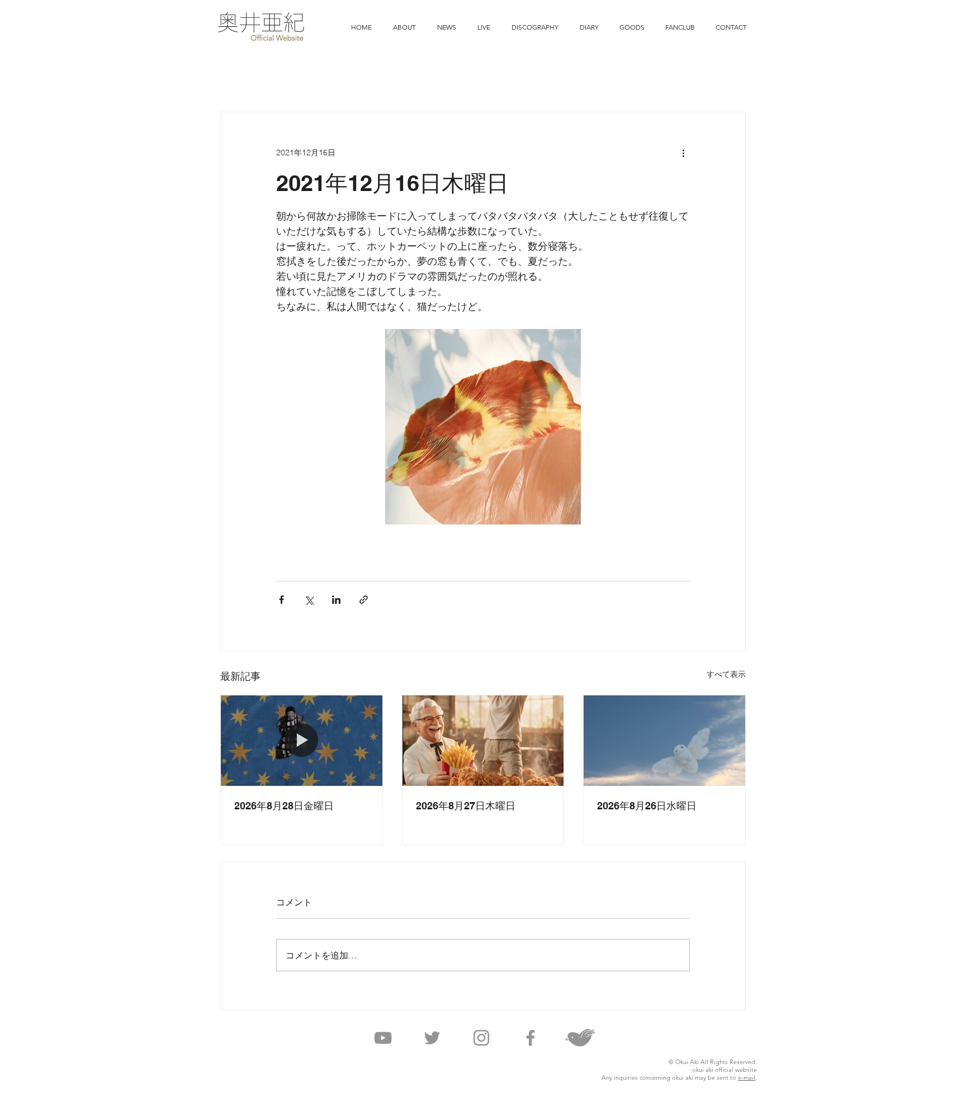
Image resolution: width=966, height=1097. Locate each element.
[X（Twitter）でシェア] (309, 599)
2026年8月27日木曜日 (465, 806)
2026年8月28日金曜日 (284, 806)
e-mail (746, 1077)
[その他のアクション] (683, 152)
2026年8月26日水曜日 (647, 806)
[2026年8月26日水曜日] (664, 740)
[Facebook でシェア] (281, 599)
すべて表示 (726, 674)
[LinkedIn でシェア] (336, 599)
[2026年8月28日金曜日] (301, 740)
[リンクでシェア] (363, 599)
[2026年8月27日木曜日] (483, 740)
